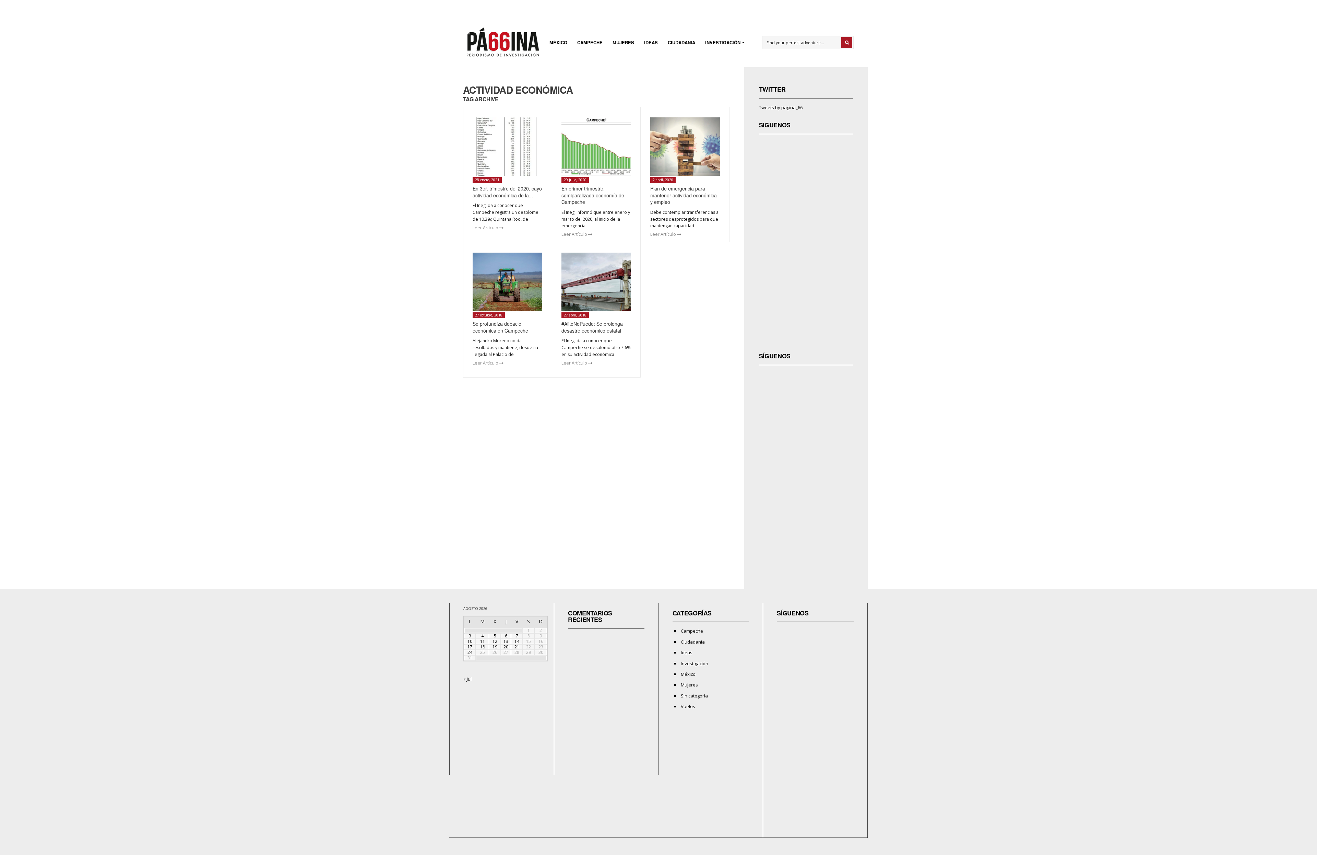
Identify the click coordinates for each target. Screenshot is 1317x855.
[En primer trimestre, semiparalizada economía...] (596, 146)
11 (482, 641)
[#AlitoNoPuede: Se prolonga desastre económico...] (596, 282)
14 (516, 641)
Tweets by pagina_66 (781, 107)
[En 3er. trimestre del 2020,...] (507, 146)
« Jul (467, 679)
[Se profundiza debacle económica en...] (507, 282)
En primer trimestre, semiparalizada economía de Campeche (592, 195)
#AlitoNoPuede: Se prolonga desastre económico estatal (592, 327)
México (558, 42)
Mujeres (623, 42)
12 (495, 641)
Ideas (651, 42)
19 (495, 647)
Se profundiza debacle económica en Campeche (500, 327)
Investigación (720, 43)
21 (516, 647)
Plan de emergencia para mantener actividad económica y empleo (683, 195)
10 (469, 641)
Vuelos (688, 706)
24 (469, 652)
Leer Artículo (486, 228)
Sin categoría (694, 696)
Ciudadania (681, 42)
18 (482, 647)
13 (505, 641)
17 (469, 647)
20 (505, 647)
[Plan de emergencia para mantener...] (685, 146)
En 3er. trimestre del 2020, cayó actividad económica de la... (507, 192)
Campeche (590, 42)
